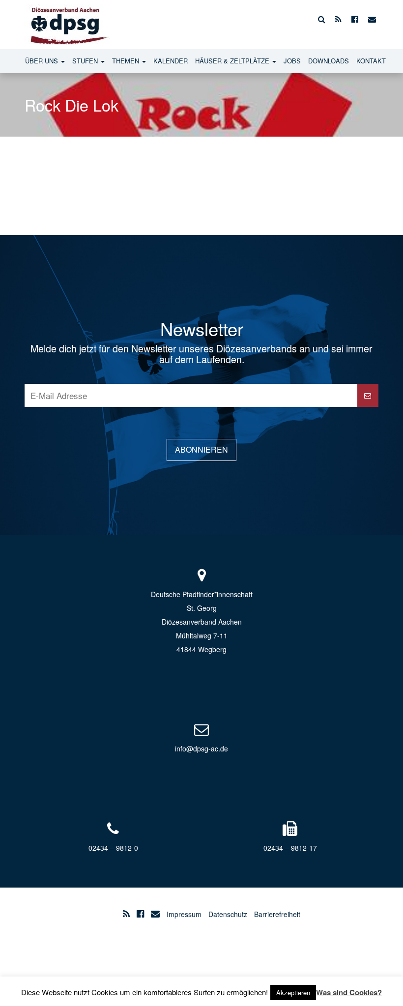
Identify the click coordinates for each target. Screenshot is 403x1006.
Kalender (170, 60)
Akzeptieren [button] (293, 992)
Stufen (86, 60)
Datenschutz (227, 914)
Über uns (42, 60)
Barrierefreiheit (277, 914)
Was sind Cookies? (349, 992)
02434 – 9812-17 (290, 848)
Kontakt (371, 60)
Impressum (184, 914)
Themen (126, 60)
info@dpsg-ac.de (201, 748)
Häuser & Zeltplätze (233, 60)
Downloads (328, 60)
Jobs (292, 60)
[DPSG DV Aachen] (67, 19)
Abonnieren (201, 449)
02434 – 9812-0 (113, 848)
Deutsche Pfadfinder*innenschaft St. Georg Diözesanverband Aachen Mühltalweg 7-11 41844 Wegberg (202, 621)
